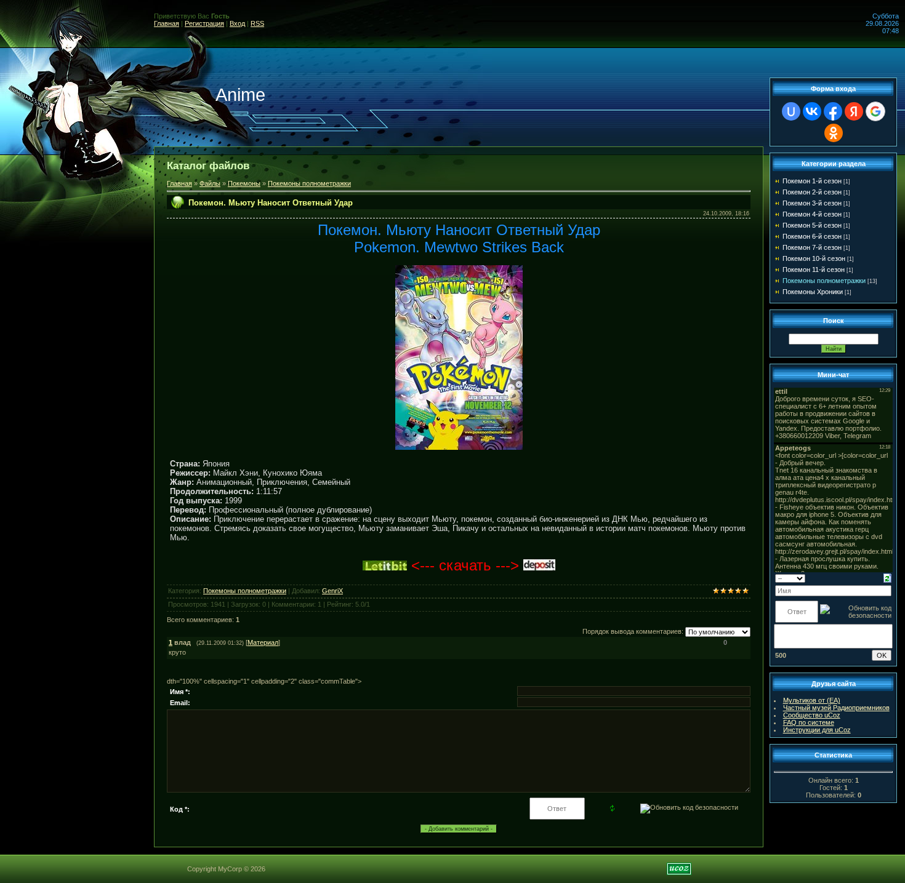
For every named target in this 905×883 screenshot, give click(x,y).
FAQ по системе (808, 722)
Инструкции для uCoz (817, 729)
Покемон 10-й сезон (813, 258)
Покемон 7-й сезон (812, 247)
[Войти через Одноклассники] (833, 133)
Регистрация (204, 23)
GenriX (332, 590)
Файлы (209, 183)
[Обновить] (887, 577)
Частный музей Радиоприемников (836, 707)
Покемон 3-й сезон (812, 203)
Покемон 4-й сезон (812, 214)
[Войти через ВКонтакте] (812, 111)
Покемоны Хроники (812, 291)
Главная (166, 23)
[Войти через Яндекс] (854, 111)
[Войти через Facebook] (833, 111)
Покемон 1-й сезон (812, 181)
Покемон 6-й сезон (812, 236)
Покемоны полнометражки (309, 183)
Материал (262, 642)
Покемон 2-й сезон (812, 192)
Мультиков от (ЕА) (811, 700)
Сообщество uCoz (811, 715)
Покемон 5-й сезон (812, 225)
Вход (237, 23)
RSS (257, 23)
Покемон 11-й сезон (813, 269)
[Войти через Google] (875, 111)
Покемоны (244, 183)
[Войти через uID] (791, 111)
